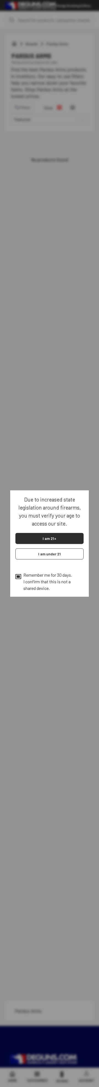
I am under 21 (49, 553)
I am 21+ (49, 538)
